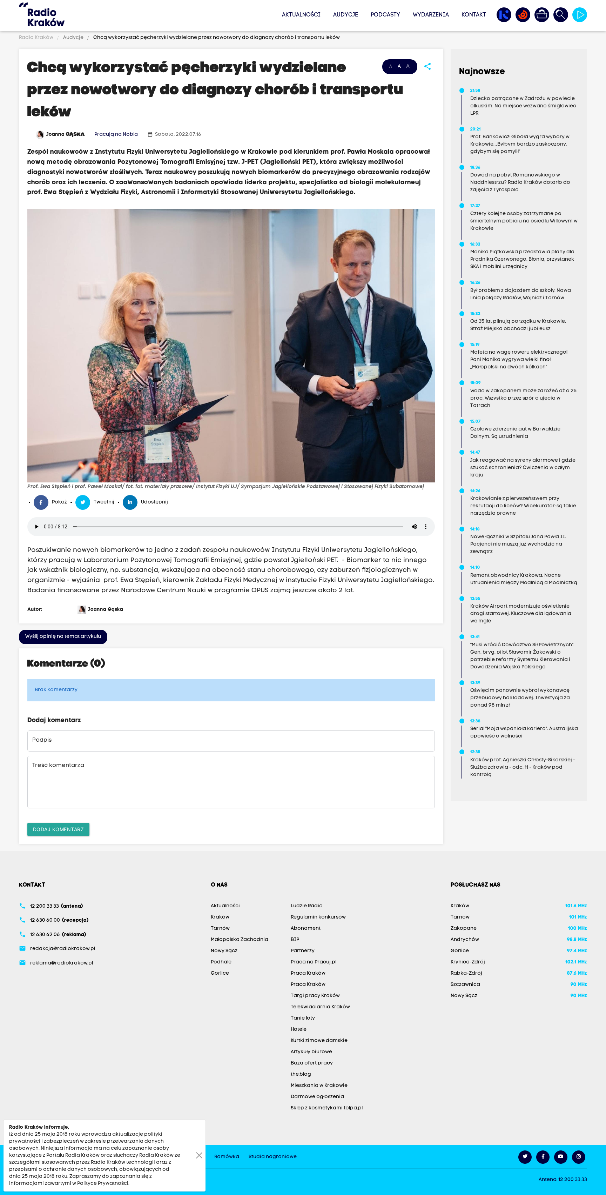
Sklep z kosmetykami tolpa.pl (327, 1108)
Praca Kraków (308, 973)
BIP (295, 939)
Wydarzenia (431, 15)
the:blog (301, 1074)
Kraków (220, 917)
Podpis (42, 740)
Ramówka (226, 1157)
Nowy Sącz (224, 951)
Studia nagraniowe (273, 1157)
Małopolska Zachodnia (239, 939)
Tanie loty (303, 1018)
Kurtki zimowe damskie (319, 1040)
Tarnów (220, 928)
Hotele (299, 1029)
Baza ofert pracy (312, 1063)
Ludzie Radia (307, 906)
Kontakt (474, 15)
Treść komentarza (58, 765)
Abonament (306, 928)
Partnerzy (303, 951)
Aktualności (301, 15)
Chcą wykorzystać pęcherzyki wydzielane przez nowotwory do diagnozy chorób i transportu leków (216, 37)
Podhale (221, 962)
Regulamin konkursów (318, 917)
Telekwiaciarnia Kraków (320, 1007)
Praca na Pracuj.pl (313, 962)
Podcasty (385, 15)
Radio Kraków (36, 37)
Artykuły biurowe (311, 1052)
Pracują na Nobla (116, 134)
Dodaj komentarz (58, 829)
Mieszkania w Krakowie (319, 1085)
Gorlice (220, 973)
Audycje (345, 15)
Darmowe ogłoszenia (317, 1097)
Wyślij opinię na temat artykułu (63, 636)
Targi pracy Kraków (315, 996)
